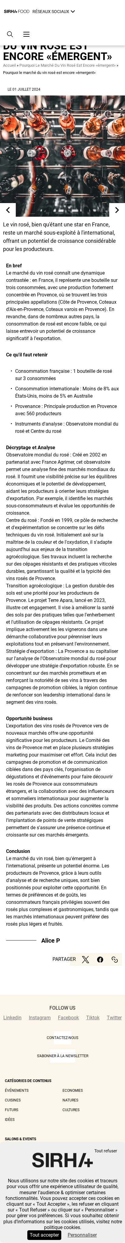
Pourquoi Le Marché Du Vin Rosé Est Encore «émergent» (67, 65)
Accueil (9, 65)
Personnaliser (82, 1235)
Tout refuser (105, 1151)
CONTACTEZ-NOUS (62, 1038)
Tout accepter (44, 1235)
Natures (70, 1100)
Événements (17, 1090)
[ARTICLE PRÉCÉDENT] (8, 210)
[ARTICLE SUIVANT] (117, 210)
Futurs (11, 1110)
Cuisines (13, 1100)
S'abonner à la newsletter (62, 1056)
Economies (72, 1090)
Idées (10, 1120)
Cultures (70, 1110)
